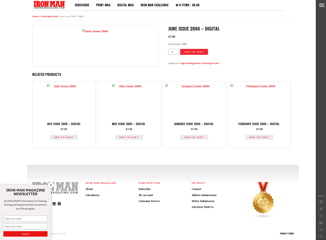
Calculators (92, 195)
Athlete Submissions (204, 195)
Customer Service (149, 201)
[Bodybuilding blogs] (263, 217)
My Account (146, 195)
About (89, 189)
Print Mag (103, 5)
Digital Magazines (190, 63)
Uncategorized (49, 16)
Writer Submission (203, 201)
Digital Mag (125, 5)
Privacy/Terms (287, 233)
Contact (196, 189)
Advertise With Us (203, 207)
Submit (25, 233)
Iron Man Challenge (155, 5)
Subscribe (82, 5)
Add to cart (194, 52)
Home (35, 16)
